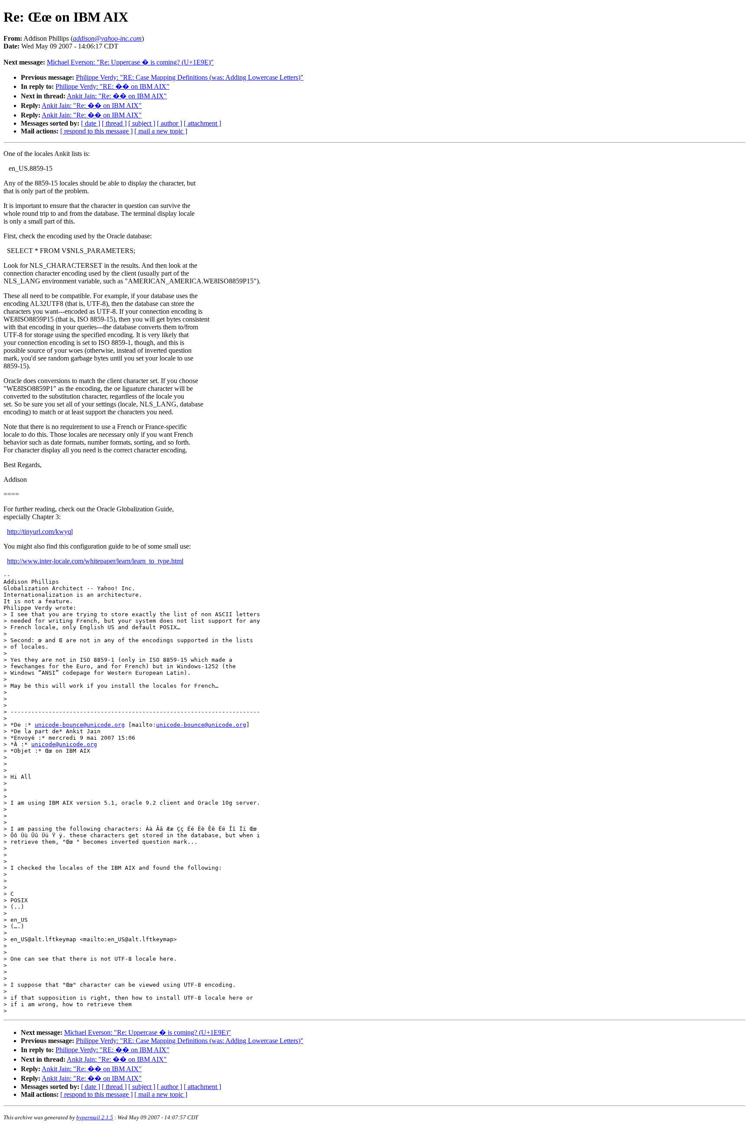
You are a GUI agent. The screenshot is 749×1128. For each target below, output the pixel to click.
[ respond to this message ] (96, 131)
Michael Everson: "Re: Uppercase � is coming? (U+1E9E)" (130, 62)
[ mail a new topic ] (160, 131)
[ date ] (90, 123)
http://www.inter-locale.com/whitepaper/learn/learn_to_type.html (95, 561)
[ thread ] (114, 123)
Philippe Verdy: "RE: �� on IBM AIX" (112, 86)
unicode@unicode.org (64, 744)
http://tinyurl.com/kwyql (40, 531)
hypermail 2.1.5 (94, 1117)
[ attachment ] (202, 123)
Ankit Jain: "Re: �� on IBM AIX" (117, 96)
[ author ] (169, 123)
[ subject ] (141, 123)
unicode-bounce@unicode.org (80, 725)
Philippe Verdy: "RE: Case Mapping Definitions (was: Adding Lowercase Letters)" (189, 77)
